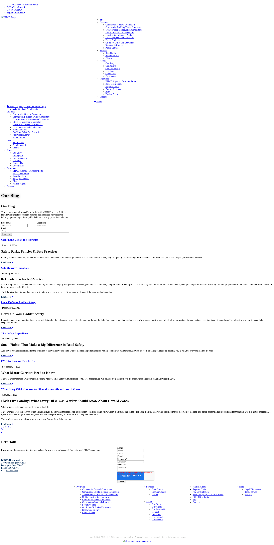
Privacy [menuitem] (248, 494)
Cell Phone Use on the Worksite (19, 239)
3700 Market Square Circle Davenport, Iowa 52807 (13, 463)
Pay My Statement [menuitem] (113, 89)
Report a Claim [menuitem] (112, 86)
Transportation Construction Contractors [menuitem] (123, 30)
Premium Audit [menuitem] (112, 55)
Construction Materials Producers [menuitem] (120, 35)
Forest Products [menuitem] (112, 40)
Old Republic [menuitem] (158, 517)
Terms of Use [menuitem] (251, 492)
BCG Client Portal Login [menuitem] (26, 109)
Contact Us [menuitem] (110, 73)
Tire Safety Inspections (14, 333)
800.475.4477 (14, 468)
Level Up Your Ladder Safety (18, 302)
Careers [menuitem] (103, 97)
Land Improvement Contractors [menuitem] (119, 37)
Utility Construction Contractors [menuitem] (119, 32)
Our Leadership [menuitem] (112, 68)
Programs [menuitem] (104, 22)
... (10, 426)
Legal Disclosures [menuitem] (253, 489)
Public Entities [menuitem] (111, 48)
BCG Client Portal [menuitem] (113, 84)
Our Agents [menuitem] (110, 66)
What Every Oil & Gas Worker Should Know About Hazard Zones (40, 389)
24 (2, 429)
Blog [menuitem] (107, 91)
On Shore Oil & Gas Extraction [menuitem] (96, 507)
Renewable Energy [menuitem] (114, 45)
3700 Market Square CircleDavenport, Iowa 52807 (13, 490)
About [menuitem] (102, 60)
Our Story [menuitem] (109, 63)
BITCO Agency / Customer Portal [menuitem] (120, 81)
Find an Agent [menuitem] (111, 94)
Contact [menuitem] (155, 512)
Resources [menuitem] (104, 79)
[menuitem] (23, 4)
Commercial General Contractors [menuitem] (120, 24)
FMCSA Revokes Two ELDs (18, 361)
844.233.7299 (12, 470)
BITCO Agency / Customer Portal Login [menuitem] (27, 106)
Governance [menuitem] (110, 76)
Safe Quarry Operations (15, 267)
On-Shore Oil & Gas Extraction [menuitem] (119, 42)
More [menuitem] (241, 487)
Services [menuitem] (103, 50)
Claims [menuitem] (108, 58)
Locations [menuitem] (109, 71)
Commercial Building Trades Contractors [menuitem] (123, 27)
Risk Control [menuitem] (111, 53)
